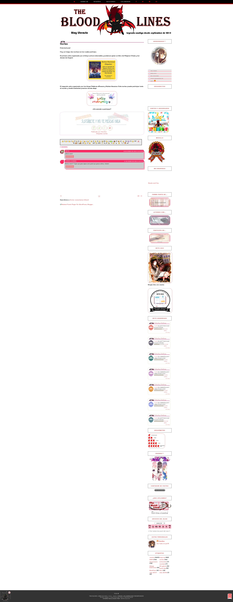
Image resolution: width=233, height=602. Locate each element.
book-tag (162, 568)
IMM (151, 559)
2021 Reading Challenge (159, 369)
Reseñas (97, 1)
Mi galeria (162, 566)
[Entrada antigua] (140, 196)
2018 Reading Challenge (159, 323)
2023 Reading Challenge (159, 400)
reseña (152, 557)
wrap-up (162, 557)
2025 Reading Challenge (159, 415)
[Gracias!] (102, 124)
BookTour (153, 570)
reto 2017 (153, 572)
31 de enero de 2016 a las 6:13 (133, 161)
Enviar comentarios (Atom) (79, 200)
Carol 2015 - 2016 (109, 596)
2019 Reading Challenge (159, 338)
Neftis (67, 151)
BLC (161, 570)
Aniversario (153, 561)
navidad (162, 564)
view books (167, 332)
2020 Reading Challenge (159, 354)
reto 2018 (163, 572)
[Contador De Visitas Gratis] (159, 490)
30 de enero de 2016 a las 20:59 (133, 151)
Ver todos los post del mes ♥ (160, 531)
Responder (69, 156)
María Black (125, 598)
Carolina (156, 325)
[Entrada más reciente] (61, 196)
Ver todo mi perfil (163, 543)
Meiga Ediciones (153, 566)
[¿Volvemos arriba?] (5, 596)
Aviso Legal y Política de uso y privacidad (116, 597)
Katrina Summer (70, 161)
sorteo (105, 133)
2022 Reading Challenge (159, 384)
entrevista (162, 561)
